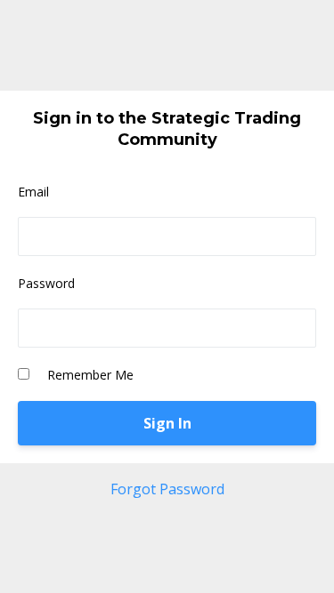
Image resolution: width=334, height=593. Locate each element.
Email (33, 191)
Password (46, 283)
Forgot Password (167, 489)
